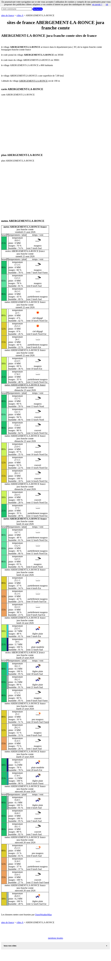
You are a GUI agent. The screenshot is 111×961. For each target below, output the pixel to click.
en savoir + (97, 4)
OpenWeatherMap (43, 914)
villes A (19, 15)
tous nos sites (10, 946)
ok (107, 4)
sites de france (7, 15)
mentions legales (55, 938)
